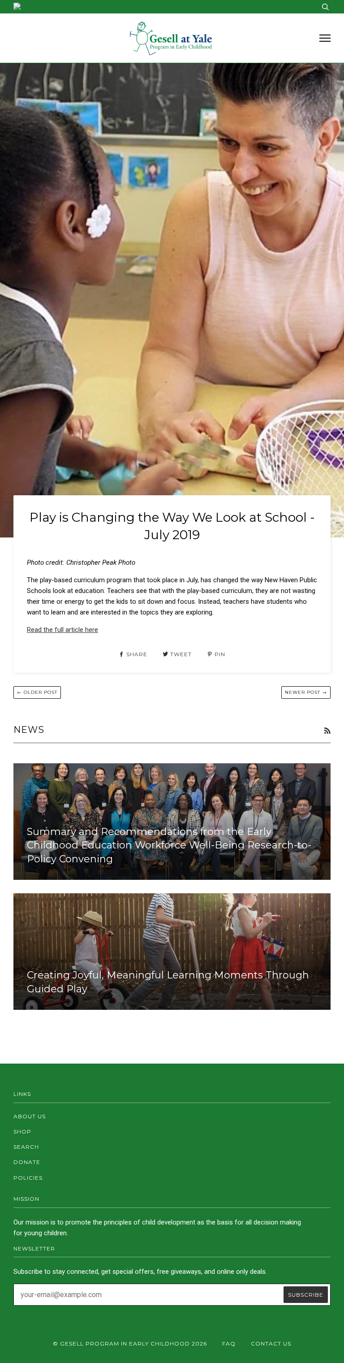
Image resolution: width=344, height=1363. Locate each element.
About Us (29, 1116)
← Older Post (37, 692)
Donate (26, 1162)
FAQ (229, 1343)
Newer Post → (306, 692)
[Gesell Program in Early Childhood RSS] (327, 731)
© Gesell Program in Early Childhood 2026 (130, 1343)
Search (26, 1146)
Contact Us (271, 1343)
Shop (22, 1131)
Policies (28, 1177)
